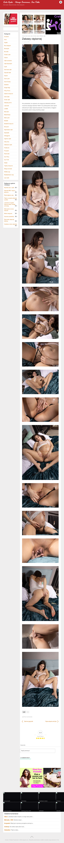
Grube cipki (36, 36)
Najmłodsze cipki (8, 129)
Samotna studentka (9, 216)
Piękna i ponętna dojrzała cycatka (10, 198)
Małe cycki (6, 117)
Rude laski (6, 153)
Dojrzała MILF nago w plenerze (9, 191)
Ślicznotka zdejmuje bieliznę (9, 220)
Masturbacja (7, 114)
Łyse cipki (6, 178)
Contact (6, 840)
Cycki (23, 36)
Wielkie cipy (42, 36)
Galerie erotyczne (8, 93)
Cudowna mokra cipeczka (10, 224)
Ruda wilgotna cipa (9, 195)
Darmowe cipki (29, 36)
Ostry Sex (6, 141)
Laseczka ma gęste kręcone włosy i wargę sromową (9, 204)
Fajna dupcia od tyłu (49, 721)
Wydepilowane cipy (9, 174)
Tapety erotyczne (8, 165)
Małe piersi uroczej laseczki (9, 209)
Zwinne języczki (28, 721)
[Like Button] (24, 712)
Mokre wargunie (8, 213)
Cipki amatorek (8, 60)
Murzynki (6, 126)
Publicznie (6, 147)
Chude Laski (7, 54)
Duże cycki (7, 78)
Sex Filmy (6, 156)
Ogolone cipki (7, 138)
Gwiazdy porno (8, 102)
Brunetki (6, 51)
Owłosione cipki (8, 144)
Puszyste (6, 150)
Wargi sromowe (8, 168)
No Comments (28, 717)
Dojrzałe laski (7, 72)
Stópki (5, 162)
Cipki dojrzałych (8, 63)
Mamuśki (6, 111)
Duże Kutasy (7, 81)
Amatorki (6, 36)
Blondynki (6, 48)
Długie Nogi (7, 87)
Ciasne (6, 57)
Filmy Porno (7, 90)
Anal (5, 39)
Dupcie (6, 75)
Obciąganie (7, 135)
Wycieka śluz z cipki (9, 187)
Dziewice (6, 84)
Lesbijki (6, 108)
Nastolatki (6, 132)
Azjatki (5, 42)
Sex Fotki (6, 159)
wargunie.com (25, 840)
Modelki (6, 120)
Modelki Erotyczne (8, 123)
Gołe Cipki (6, 96)
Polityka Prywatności (13, 840)
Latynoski (6, 105)
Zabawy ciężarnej (32, 38)
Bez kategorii (7, 45)
